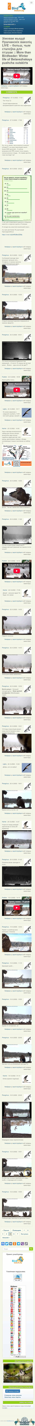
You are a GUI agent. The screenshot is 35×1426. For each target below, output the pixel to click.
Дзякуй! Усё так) (8, 22)
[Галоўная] (16, 7)
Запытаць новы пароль (12, 1397)
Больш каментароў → (10, 24)
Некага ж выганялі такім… (11, 18)
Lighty (5, 409)
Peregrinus (6, 98)
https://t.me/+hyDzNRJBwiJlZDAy (12, 235)
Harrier (4, 428)
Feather (4, 377)
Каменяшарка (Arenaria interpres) (13, 32)
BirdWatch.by (10, 1421)
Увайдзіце (4, 86)
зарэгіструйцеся (14, 86)
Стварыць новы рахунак (12, 1395)
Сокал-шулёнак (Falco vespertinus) (13, 30)
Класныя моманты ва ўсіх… (11, 20)
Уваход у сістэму (13, 1391)
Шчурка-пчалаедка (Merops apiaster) (14, 28)
